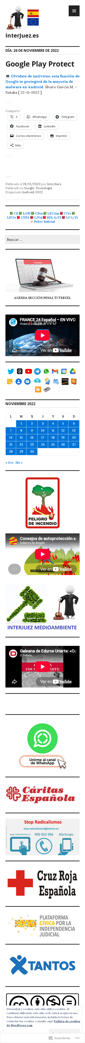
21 (10, 444)
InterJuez (54, 184)
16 (32, 437)
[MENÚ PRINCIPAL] (74, 10)
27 (74, 444)
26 (63, 444)
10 (42, 430)
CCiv (67, 213)
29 (21, 451)
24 (43, 444)
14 (10, 437)
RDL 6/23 (54, 218)
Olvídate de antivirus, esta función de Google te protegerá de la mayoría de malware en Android (42, 81)
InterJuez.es (22, 35)
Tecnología (44, 188)
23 (32, 444)
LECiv (11, 218)
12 (63, 430)
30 (32, 451)
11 (53, 430)
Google (29, 188)
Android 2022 (32, 192)
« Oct (9, 463)
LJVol (38, 218)
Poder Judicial (44, 222)
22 (21, 444)
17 (42, 437)
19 (63, 437)
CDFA (25, 218)
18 (53, 437)
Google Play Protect (39, 64)
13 (73, 430)
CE (16, 213)
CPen (39, 213)
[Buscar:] (42, 240)
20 (74, 437)
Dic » (19, 463)
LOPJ (26, 213)
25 (53, 444)
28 (11, 451)
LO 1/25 (72, 218)
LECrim (53, 213)
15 (21, 437)
